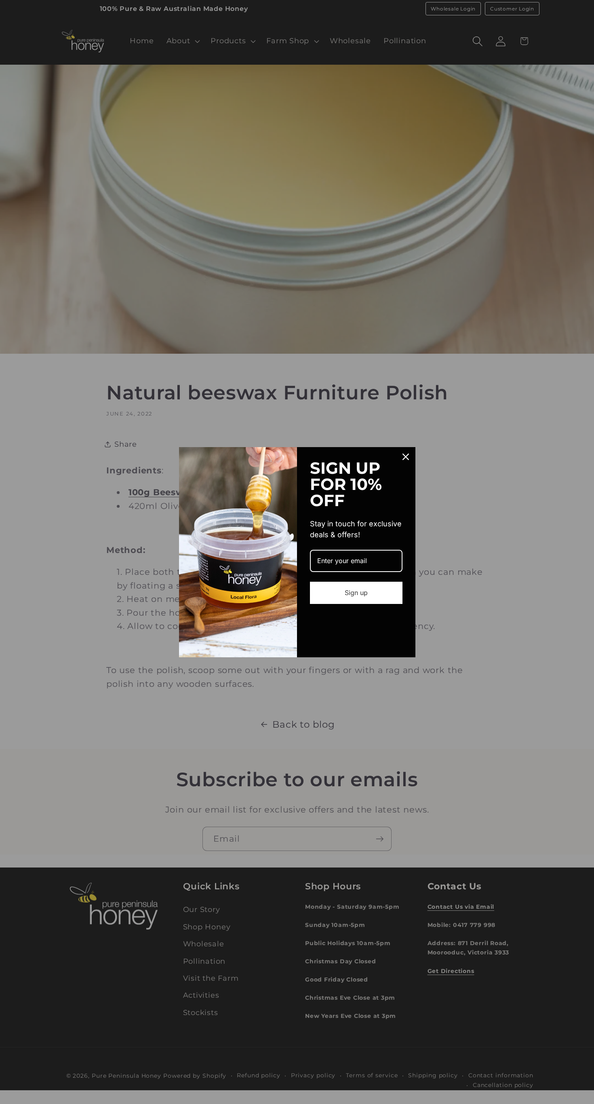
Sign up (356, 593)
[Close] (405, 457)
